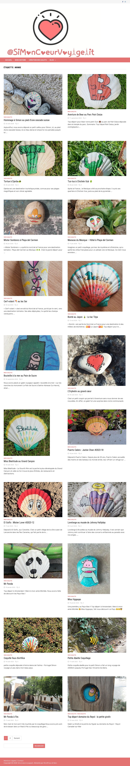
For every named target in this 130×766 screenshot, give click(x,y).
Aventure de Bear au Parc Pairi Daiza (85, 114)
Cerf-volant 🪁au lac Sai (15, 301)
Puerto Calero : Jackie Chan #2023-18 (85, 450)
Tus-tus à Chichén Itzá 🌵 (80, 181)
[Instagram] (125, 2)
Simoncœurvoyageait (25, 763)
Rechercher (39, 746)
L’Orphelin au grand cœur (79, 391)
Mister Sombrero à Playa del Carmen (21, 240)
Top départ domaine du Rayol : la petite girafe (89, 716)
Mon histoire (20, 60)
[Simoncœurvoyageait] (50, 33)
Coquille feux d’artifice (14, 658)
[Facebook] (123, 2)
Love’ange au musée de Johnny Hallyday (86, 522)
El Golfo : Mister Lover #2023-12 (19, 522)
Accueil (8, 60)
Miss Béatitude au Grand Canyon (19, 461)
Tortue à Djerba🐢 (12, 181)
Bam (55, 763)
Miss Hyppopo (74, 599)
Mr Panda (8, 583)
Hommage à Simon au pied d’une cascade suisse (26, 120)
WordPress (47, 763)
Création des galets (38, 60)
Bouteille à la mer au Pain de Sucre (20, 375)
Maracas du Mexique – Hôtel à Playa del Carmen (90, 240)
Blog (52, 60)
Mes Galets (72, 111)
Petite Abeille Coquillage (79, 658)
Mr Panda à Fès (11, 716)
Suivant (17, 738)
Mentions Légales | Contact (14, 761)
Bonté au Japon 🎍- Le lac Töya (83, 317)
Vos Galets (8, 117)
